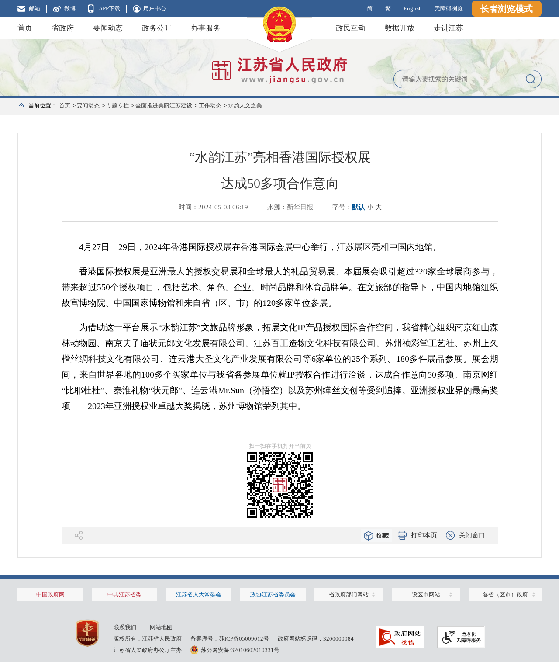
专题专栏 (117, 105)
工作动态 (210, 105)
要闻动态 (108, 28)
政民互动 (351, 28)
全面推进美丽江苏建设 (163, 105)
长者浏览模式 (506, 9)
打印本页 (424, 535)
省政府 (63, 28)
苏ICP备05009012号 (244, 638)
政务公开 (157, 28)
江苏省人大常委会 (198, 594)
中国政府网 (50, 594)
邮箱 (34, 8)
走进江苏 (448, 28)
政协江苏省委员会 (273, 594)
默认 (358, 207)
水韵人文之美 (245, 105)
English (413, 8)
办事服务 (206, 28)
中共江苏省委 (124, 594)
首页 (24, 28)
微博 (70, 8)
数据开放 (399, 28)
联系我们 (125, 627)
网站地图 (161, 627)
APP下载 (109, 8)
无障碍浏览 (449, 8)
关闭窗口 (472, 535)
